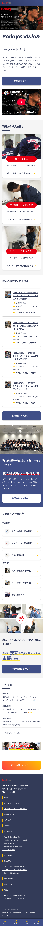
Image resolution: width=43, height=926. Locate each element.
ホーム (6, 797)
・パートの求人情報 (8, 850)
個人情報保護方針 (13, 909)
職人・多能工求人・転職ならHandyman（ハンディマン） (6, 3)
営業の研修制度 (25, 555)
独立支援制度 (8, 855)
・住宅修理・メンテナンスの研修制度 (14, 870)
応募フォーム (8, 884)
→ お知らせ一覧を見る (11, 733)
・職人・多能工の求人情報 (11, 837)
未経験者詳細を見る (21, 498)
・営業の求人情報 (8, 843)
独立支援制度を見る (21, 669)
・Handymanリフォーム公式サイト (13, 895)
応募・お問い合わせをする (21, 765)
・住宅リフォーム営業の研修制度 (13, 866)
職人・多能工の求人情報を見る (21, 173)
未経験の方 (7, 820)
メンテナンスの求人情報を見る (21, 219)
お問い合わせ (37, 922)
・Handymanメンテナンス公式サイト (14, 899)
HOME (16, 922)
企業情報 (7, 826)
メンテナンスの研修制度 (25, 543)
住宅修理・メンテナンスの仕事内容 (15, 809)
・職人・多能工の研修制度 (11, 873)
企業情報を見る (21, 81)
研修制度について (9, 861)
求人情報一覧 (26, 922)
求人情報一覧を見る (21, 415)
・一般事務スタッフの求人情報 (12, 846)
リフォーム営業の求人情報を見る (21, 265)
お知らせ (4, 909)
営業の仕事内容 (25, 595)
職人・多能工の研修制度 (25, 531)
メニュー (5, 922)
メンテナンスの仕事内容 (25, 583)
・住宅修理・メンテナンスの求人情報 (14, 840)
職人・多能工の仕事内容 (25, 571)
